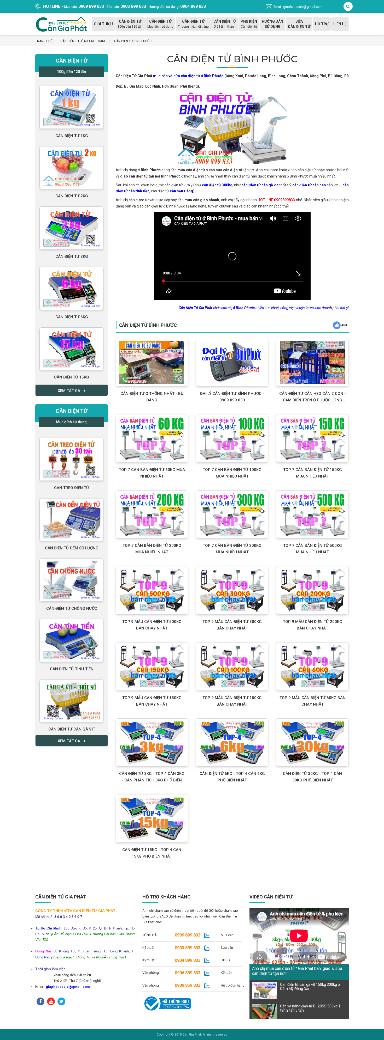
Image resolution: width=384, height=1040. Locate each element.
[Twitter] (61, 1001)
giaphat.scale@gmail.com (68, 987)
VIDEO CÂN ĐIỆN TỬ (271, 897)
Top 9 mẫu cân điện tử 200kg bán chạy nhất (312, 625)
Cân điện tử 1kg (71, 133)
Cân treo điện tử (71, 483)
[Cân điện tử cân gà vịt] (71, 696)
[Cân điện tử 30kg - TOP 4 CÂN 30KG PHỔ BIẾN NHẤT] (312, 743)
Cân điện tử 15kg (71, 374)
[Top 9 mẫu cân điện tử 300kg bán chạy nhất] (232, 590)
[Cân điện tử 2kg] (71, 165)
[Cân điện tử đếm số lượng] (71, 515)
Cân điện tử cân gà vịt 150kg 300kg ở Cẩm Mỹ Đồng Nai (310, 986)
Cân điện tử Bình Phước (133, 41)
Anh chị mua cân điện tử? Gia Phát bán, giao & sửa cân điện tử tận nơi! (297, 971)
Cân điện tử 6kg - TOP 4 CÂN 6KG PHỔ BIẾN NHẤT (232, 776)
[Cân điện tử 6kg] (71, 285)
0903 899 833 (187, 947)
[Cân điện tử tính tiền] (71, 636)
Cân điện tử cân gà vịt (71, 724)
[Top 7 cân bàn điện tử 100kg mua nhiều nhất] (232, 438)
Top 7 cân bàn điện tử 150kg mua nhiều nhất (312, 473)
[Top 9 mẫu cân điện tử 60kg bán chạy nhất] (312, 666)
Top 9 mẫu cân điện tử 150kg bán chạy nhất (152, 701)
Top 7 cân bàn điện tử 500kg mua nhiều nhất (312, 548)
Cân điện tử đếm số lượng (71, 543)
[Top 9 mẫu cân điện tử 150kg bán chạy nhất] (152, 666)
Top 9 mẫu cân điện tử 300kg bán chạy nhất (232, 625)
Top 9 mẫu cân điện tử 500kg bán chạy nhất (152, 625)
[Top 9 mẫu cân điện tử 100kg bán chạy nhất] (232, 666)
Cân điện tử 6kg (71, 314)
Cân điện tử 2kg (71, 193)
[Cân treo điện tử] (71, 454)
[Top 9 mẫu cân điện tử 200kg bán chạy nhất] (312, 590)
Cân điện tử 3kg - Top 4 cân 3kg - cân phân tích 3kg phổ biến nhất (151, 777)
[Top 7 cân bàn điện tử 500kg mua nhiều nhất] (312, 515)
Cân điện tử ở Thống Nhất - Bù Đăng (151, 396)
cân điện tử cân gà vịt (259, 185)
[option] (71, 111)
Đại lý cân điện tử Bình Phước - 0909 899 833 (232, 396)
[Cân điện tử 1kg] (71, 104)
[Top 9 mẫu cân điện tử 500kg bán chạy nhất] (152, 590)
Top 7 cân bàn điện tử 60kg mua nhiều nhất (152, 473)
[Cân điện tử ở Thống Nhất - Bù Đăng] (152, 362)
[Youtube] (51, 1001)
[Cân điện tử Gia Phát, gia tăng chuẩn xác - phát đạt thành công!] (61, 24)
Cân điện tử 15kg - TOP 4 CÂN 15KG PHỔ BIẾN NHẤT (151, 853)
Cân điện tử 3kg (71, 253)
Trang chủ (44, 41)
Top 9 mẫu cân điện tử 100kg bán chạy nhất (232, 701)
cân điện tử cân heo (309, 185)
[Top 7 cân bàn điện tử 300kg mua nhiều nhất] (232, 515)
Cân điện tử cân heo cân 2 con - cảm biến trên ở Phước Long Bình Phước (312, 397)
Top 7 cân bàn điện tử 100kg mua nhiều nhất (232, 473)
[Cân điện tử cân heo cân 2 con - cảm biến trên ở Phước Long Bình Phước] (312, 362)
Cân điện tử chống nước (71, 604)
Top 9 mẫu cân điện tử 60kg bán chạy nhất (313, 701)
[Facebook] (40, 1001)
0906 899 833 (187, 972)
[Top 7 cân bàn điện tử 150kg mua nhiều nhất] (312, 438)
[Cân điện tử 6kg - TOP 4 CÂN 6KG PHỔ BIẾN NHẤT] (232, 743)
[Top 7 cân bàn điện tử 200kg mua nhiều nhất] (152, 515)
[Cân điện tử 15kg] (71, 346)
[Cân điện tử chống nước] (71, 575)
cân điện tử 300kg (217, 185)
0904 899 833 (187, 960)
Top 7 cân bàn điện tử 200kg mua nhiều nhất (152, 548)
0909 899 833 (187, 935)
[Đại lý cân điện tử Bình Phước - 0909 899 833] (232, 362)
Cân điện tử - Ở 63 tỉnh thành (83, 41)
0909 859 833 (187, 985)
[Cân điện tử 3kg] (71, 225)
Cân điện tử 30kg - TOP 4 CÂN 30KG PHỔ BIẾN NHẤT (312, 776)
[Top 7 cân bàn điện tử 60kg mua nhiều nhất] (152, 438)
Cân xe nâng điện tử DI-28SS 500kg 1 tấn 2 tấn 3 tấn (310, 1008)
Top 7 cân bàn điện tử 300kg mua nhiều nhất (232, 548)
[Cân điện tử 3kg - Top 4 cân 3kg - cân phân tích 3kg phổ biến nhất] (152, 743)
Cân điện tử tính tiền (72, 664)
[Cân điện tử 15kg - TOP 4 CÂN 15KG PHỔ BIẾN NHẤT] (152, 818)
